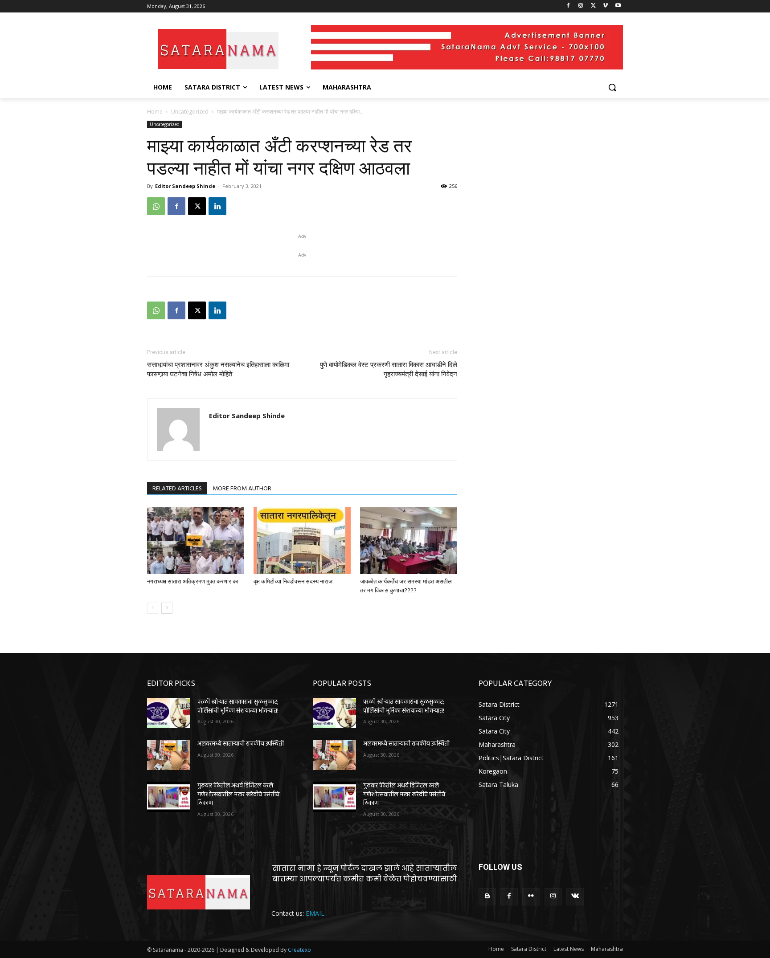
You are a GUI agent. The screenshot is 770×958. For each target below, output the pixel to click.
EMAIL (315, 913)
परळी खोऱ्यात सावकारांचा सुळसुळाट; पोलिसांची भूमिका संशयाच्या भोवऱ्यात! (238, 706)
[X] (593, 6)
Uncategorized (190, 111)
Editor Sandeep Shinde (185, 186)
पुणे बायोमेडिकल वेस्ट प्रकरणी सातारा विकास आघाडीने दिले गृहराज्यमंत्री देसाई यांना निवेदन (388, 369)
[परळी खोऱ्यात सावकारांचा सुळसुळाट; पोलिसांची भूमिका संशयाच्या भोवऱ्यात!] (168, 713)
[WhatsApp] (156, 206)
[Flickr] (531, 896)
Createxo (299, 950)
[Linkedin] (217, 206)
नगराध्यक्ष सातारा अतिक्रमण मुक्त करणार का (192, 581)
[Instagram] (581, 6)
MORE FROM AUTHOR (242, 489)
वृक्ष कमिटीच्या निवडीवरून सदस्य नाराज (293, 581)
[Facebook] (568, 6)
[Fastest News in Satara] (218, 49)
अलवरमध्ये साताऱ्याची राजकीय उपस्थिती (240, 744)
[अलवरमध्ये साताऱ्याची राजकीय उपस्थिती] (168, 755)
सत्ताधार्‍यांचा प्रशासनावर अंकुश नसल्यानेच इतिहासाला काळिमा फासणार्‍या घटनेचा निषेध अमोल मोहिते (218, 369)
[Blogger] (487, 896)
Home (155, 111)
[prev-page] (152, 608)
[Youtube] (618, 6)
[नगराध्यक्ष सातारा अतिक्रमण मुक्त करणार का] (195, 540)
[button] (612, 87)
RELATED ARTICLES (177, 489)
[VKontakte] (575, 896)
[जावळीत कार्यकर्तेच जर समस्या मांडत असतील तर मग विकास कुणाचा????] (408, 540)
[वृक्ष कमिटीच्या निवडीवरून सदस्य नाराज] (302, 540)
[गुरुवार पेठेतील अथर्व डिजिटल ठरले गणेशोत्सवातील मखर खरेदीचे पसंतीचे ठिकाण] (168, 797)
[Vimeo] (605, 6)
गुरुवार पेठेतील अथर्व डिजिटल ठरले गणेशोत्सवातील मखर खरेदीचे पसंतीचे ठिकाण (238, 794)
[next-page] (166, 608)
